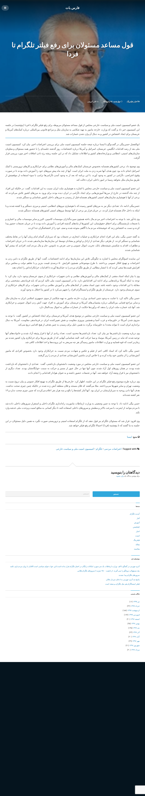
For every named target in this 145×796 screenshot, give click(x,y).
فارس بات (73, 8)
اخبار (135, 101)
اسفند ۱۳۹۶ (135, 619)
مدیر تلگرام (94, 701)
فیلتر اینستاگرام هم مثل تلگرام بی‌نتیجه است (122, 584)
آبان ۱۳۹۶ (136, 637)
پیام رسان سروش (100, 705)
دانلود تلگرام (66, 693)
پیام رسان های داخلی (117, 705)
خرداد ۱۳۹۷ (135, 606)
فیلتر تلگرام (75, 697)
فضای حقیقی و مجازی (54, 697)
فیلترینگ (130, 101)
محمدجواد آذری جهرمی (26, 701)
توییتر (44, 693)
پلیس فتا (47, 705)
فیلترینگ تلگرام (106, 697)
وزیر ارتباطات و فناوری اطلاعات (18, 705)
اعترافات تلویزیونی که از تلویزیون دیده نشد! (122, 755)
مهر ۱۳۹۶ (136, 641)
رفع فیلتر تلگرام (79, 693)
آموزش (137, 523)
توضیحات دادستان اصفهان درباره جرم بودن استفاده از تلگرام (116, 751)
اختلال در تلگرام (24, 689)
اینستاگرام (75, 689)
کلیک (24, 709)
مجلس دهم (10, 701)
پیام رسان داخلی (84, 705)
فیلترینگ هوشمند (121, 697)
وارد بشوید (120, 476)
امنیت (137, 536)
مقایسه (137, 549)
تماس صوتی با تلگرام (14, 693)
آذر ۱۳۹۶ (136, 632)
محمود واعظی (43, 701)
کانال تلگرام (132, 705)
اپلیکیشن (136, 527)
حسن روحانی (54, 693)
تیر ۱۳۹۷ (136, 602)
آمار (138, 518)
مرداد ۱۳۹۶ (135, 650)
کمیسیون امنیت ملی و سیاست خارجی (75, 449)
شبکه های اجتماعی (109, 693)
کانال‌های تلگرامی (13, 709)
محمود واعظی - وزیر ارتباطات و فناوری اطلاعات (69, 701)
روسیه (97, 693)
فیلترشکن (86, 697)
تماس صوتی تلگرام (32, 693)
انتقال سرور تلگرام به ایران (43, 689)
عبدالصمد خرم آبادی (36, 697)
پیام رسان (57, 705)
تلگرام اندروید (108, 689)
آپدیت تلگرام (135, 514)
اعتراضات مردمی (112, 449)
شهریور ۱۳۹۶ (134, 645)
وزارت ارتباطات (107, 701)
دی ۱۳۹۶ (136, 628)
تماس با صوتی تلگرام (124, 689)
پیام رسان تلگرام (69, 705)
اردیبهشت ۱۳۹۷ (133, 610)
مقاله (138, 544)
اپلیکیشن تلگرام (62, 689)
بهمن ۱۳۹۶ (135, 623)
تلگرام (99, 449)
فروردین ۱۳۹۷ (134, 615)
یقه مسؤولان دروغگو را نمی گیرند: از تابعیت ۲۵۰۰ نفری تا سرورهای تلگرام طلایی (108, 571)
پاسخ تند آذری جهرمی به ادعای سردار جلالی (123, 579)
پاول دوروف (37, 705)
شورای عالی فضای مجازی (16, 697)
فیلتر (67, 697)
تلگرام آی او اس (94, 689)
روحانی (90, 693)
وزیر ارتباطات (121, 701)
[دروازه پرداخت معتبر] (72, 778)
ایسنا (129, 437)
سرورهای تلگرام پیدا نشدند (129, 575)
